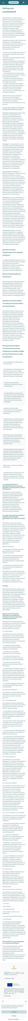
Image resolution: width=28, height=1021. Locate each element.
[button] (26, 1001)
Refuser (14, 1016)
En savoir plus (7, 995)
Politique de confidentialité (13, 1019)
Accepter (14, 1012)
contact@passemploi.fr (18, 295)
